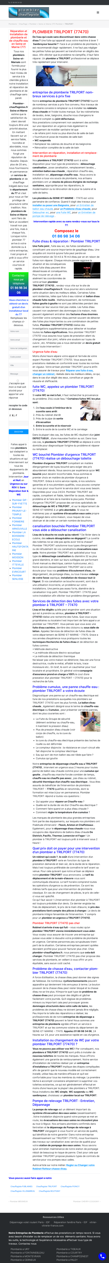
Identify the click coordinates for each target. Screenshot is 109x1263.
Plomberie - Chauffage (18, 24)
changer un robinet (43, 374)
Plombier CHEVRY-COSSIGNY (86, 1201)
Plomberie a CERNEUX (23, 1259)
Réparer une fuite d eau (79, 370)
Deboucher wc (41, 212)
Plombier (33, 24)
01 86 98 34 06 (16, 2)
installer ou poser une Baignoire (51, 205)
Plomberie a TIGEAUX (68, 1249)
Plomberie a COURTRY (69, 1252)
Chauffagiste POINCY (70, 1186)
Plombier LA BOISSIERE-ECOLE (19, 536)
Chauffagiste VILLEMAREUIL (23, 1191)
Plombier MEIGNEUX (19, 1201)
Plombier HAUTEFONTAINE (20, 547)
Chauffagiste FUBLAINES (21, 1186)
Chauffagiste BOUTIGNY (49, 1191)
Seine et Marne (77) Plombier (51, 24)
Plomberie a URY (20, 1249)
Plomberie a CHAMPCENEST (72, 1256)
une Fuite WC (63, 212)
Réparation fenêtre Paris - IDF (71, 1222)
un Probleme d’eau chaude (75, 208)
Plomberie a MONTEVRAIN (26, 1256)
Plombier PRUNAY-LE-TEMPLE (19, 511)
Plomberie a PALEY (67, 1259)
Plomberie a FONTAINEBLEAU (27, 1252)
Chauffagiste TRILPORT (46, 1186)
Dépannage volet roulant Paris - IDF (30, 1222)
